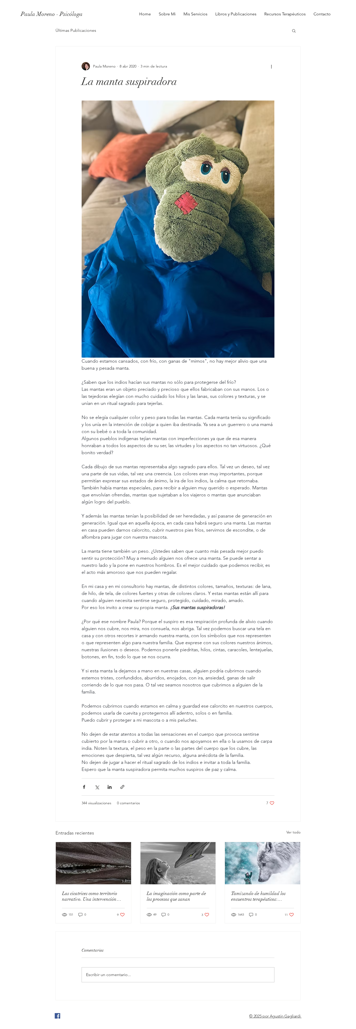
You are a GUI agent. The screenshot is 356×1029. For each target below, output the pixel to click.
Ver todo (293, 832)
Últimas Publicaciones (76, 30)
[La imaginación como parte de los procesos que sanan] (178, 863)
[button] (293, 30)
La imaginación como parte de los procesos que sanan (176, 896)
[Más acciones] (271, 66)
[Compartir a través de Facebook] (84, 786)
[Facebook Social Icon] (57, 1016)
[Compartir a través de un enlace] (122, 786)
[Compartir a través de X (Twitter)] (96, 786)
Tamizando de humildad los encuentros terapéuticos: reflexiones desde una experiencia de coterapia (258, 896)
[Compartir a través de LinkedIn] (109, 786)
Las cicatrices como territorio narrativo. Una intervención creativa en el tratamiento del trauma (90, 896)
